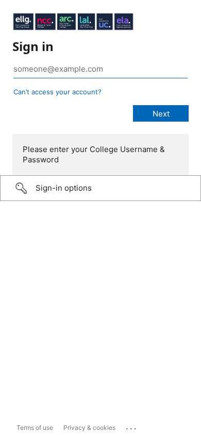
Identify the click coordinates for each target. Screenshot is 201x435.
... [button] (132, 426)
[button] (100, 188)
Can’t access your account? (57, 92)
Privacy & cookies (89, 427)
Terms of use (34, 427)
